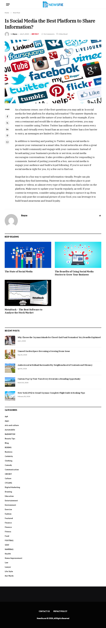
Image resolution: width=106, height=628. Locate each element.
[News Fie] (53, 4)
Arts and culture (12, 425)
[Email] (7, 142)
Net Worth (9, 576)
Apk (6, 416)
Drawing (8, 491)
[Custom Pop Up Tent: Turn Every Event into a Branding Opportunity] (10, 382)
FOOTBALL (9, 540)
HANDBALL (9, 549)
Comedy (8, 465)
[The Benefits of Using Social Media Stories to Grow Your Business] (78, 255)
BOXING (8, 447)
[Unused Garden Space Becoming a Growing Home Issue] (10, 354)
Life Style (9, 571)
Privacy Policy (60, 611)
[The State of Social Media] (28, 255)
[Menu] (8, 4)
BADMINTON (10, 434)
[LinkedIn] (7, 129)
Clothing (8, 460)
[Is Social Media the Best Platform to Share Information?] (53, 71)
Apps (7, 421)
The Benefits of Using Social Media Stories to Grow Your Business (74, 273)
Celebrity (9, 456)
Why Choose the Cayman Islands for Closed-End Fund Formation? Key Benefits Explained (59, 337)
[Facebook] (7, 116)
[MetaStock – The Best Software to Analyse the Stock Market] (28, 293)
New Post (35, 34)
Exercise (8, 509)
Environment (10, 505)
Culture (8, 478)
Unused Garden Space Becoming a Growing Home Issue (44, 351)
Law (6, 562)
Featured (9, 518)
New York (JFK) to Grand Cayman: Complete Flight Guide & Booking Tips (51, 393)
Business (8, 452)
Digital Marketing (12, 487)
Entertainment (11, 500)
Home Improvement (13, 558)
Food (7, 536)
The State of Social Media (19, 271)
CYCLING (8, 483)
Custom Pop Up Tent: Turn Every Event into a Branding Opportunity (49, 379)
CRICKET (8, 474)
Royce (15, 34)
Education (9, 496)
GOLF (7, 545)
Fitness (8, 531)
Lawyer (8, 567)
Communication (12, 469)
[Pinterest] (7, 135)
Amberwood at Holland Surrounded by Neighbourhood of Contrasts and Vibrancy (55, 365)
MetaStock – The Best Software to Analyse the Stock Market (23, 311)
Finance (8, 522)
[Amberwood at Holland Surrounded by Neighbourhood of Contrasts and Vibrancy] (10, 368)
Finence (8, 527)
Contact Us (44, 611)
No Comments (49, 34)
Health (8, 553)
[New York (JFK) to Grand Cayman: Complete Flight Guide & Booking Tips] (10, 396)
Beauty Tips (10, 438)
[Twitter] (7, 123)
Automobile (10, 429)
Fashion (8, 514)
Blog (7, 443)
